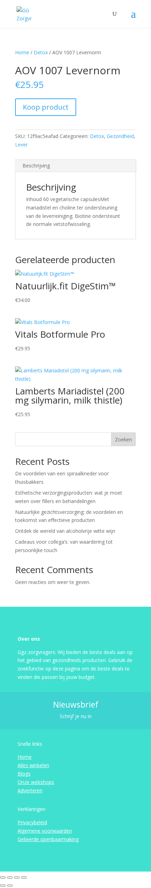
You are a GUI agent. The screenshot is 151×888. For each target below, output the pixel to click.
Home (22, 52)
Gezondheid (120, 136)
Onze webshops (36, 782)
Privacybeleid (32, 822)
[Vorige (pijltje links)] (3, 885)
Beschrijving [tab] (36, 165)
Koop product (45, 107)
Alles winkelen (33, 765)
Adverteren (30, 790)
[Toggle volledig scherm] (10, 877)
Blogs (24, 773)
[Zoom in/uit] (3, 877)
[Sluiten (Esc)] (24, 877)
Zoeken (123, 439)
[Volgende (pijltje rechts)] (10, 885)
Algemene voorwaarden (45, 830)
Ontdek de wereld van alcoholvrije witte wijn (65, 531)
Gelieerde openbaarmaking (48, 839)
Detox (41, 52)
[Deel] (17, 877)
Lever (21, 144)
